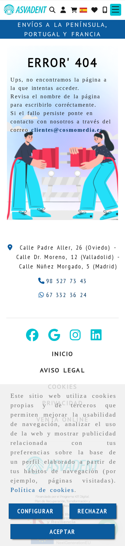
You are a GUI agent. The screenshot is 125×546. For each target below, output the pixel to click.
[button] (63, 9)
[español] (83, 9)
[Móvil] (105, 9)
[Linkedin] (96, 337)
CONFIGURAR (35, 511)
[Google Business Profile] (54, 337)
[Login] (94, 9)
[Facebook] (32, 337)
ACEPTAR (62, 532)
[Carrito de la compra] (74, 9)
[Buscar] (52, 9)
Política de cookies (42, 489)
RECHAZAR (93, 511)
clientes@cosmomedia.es (67, 130)
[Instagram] (75, 337)
